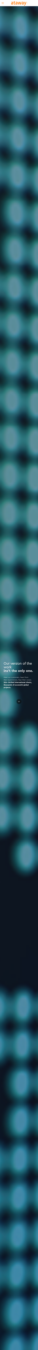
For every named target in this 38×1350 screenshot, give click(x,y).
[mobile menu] (2, 3)
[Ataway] (19, 3)
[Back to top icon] (34, 1346)
